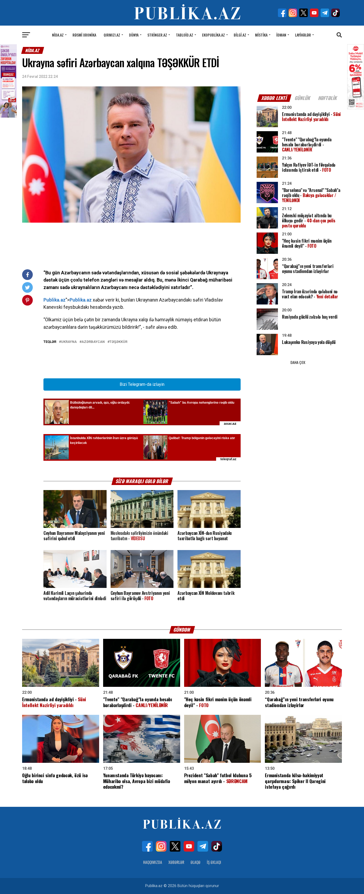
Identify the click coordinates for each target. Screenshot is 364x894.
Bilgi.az (240, 35)
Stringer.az (157, 35)
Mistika (261, 35)
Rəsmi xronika (84, 35)
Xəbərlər (176, 862)
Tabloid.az (184, 35)
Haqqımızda (152, 862)
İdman (281, 35)
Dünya (134, 35)
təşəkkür (118, 342)
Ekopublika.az (213, 35)
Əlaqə (195, 862)
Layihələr (303, 35)
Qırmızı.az (112, 35)
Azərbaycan (93, 342)
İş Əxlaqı (214, 862)
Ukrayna (69, 342)
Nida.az (58, 35)
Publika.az (54, 300)
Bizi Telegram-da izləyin (142, 384)
